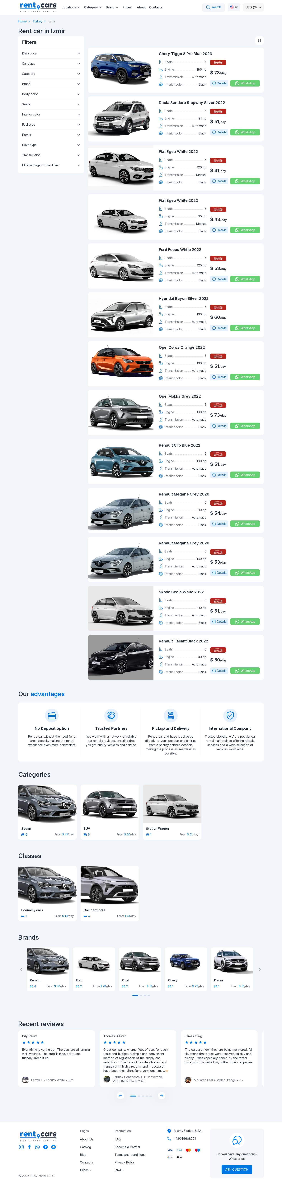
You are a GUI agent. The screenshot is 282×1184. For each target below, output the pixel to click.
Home (22, 21)
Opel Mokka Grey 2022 (180, 396)
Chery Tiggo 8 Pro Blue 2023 (185, 53)
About (141, 7)
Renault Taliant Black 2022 (183, 641)
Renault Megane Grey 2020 (184, 494)
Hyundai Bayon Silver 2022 (184, 298)
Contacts (155, 7)
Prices (127, 7)
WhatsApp (248, 83)
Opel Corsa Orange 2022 (182, 347)
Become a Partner (127, 1147)
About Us (86, 1139)
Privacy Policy (125, 1162)
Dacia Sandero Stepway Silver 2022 (192, 102)
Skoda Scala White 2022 (181, 592)
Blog (83, 1155)
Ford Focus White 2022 (180, 249)
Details (221, 83)
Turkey (37, 21)
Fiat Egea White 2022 (178, 151)
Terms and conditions (130, 1155)
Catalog (85, 1147)
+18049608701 (185, 1138)
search (216, 7)
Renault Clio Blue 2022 (179, 445)
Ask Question (236, 1169)
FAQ (118, 1139)
